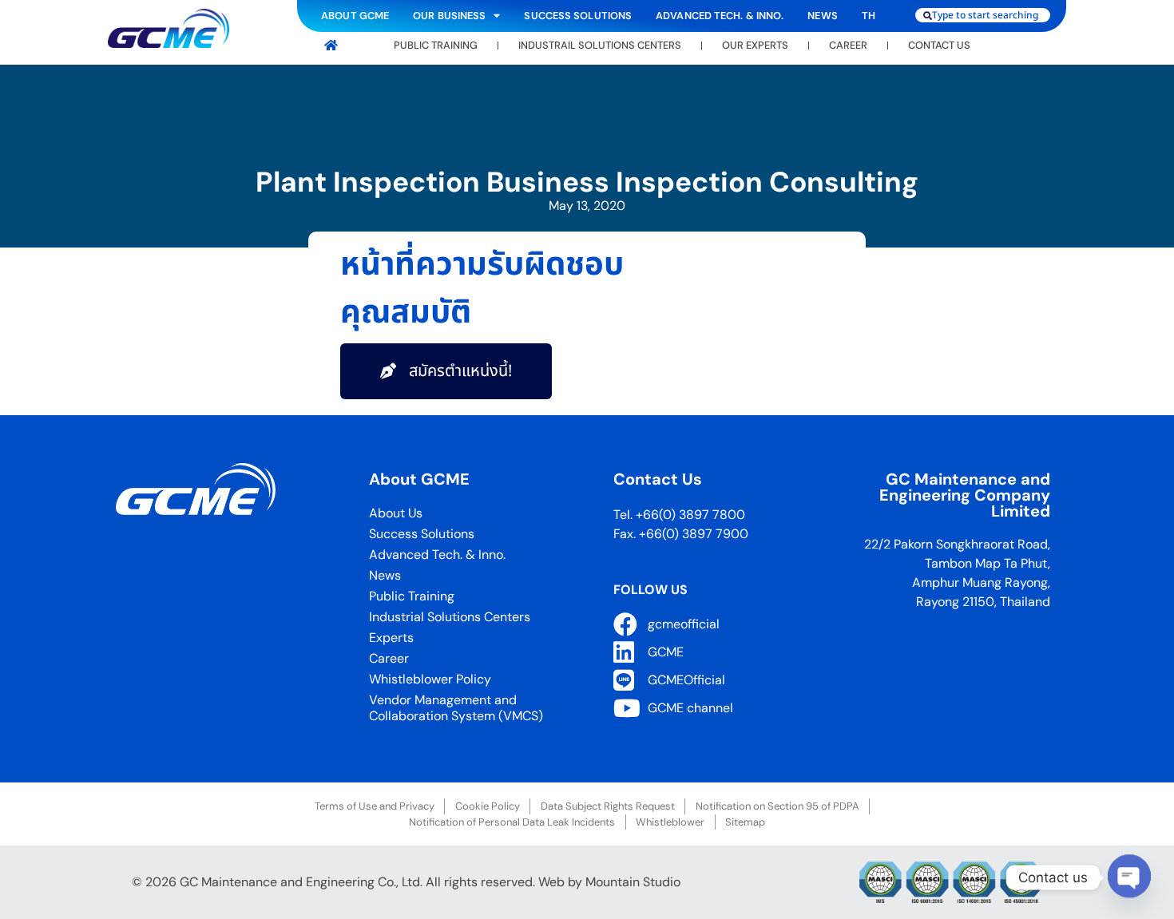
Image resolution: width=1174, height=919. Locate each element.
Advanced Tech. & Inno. (719, 15)
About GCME (355, 15)
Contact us (939, 45)
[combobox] (983, 15)
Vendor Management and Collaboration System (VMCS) (456, 707)
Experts (391, 637)
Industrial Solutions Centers (449, 616)
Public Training (436, 45)
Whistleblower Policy (430, 679)
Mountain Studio (632, 881)
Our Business (449, 15)
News (822, 15)
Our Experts (755, 45)
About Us (395, 513)
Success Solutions (578, 15)
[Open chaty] (1129, 876)
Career (848, 45)
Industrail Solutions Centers (599, 45)
